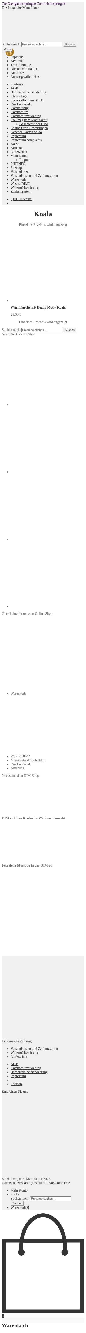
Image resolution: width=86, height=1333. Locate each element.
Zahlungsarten (20, 191)
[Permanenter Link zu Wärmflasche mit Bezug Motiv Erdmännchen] (44, 539)
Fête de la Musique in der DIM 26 (27, 865)
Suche (15, 1194)
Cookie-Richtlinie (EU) (27, 100)
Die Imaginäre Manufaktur (20, 7)
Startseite (17, 84)
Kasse (15, 144)
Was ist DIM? (20, 183)
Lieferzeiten (19, 152)
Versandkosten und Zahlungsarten (34, 175)
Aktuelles (17, 768)
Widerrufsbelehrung (24, 187)
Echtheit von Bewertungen (29, 128)
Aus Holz (17, 73)
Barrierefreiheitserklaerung (29, 1072)
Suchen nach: (11, 44)
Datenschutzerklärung (26, 116)
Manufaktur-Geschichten (28, 760)
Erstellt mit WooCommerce (51, 1183)
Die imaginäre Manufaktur (29, 120)
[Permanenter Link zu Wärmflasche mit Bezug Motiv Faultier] (44, 472)
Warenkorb (18, 179)
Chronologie (19, 96)
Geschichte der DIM (33, 124)
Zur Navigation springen (19, 4)
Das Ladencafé (21, 104)
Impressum (18, 136)
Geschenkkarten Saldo (26, 132)
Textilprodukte (21, 65)
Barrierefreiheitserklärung (28, 92)
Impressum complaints (26, 140)
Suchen (70, 44)
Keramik (17, 61)
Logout (24, 160)
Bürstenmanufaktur (24, 69)
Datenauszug (20, 108)
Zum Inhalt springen (51, 4)
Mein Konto (19, 156)
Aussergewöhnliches (25, 77)
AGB (14, 88)
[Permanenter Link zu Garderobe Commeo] (44, 405)
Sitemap (16, 168)
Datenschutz (19, 112)
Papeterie (17, 57)
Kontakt (16, 148)
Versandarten (20, 171)
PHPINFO (18, 164)
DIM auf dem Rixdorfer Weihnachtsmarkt (33, 818)
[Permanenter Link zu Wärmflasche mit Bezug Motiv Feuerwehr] (44, 606)
